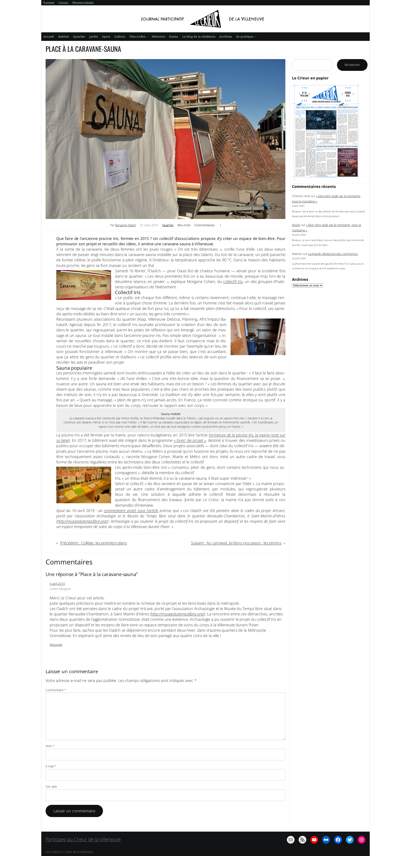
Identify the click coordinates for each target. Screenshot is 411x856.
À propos (48, 2)
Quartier (167, 225)
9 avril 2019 (57, 584)
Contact (63, 2)
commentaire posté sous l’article (131, 510)
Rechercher (352, 65)
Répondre (56, 645)
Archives (300, 279)
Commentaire (56, 690)
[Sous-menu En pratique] (254, 36)
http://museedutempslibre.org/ (177, 613)
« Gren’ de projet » (190, 440)
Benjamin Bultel (125, 225)
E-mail (51, 766)
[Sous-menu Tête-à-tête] (147, 36)
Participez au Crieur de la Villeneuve (83, 839)
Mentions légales (83, 2)
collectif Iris (233, 281)
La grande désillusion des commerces (333, 254)
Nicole (296, 225)
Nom (50, 746)
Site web (51, 787)
